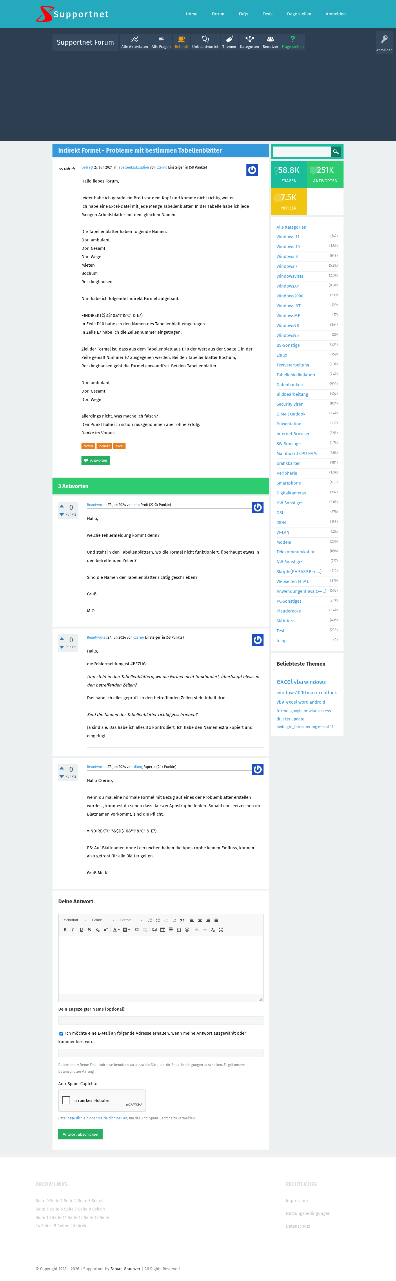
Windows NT (289, 305)
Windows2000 (290, 296)
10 (303, 693)
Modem (284, 542)
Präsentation (289, 424)
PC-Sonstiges (289, 601)
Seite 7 (70, 1209)
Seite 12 (75, 1217)
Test (280, 630)
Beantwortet (97, 505)
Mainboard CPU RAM (297, 453)
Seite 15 (48, 1225)
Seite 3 (84, 1200)
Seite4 (97, 1200)
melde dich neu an (112, 1118)
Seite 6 (56, 1209)
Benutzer (270, 46)
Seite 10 (43, 1217)
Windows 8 (287, 256)
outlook (329, 692)
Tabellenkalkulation (133, 167)
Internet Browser (293, 433)
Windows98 (288, 325)
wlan (313, 711)
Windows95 (288, 335)
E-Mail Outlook (291, 414)
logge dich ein (77, 1118)
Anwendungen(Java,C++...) (301, 591)
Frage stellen (293, 46)
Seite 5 (42, 1209)
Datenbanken (290, 384)
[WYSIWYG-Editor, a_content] (161, 965)
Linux (282, 355)
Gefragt (87, 167)
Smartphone (289, 483)
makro (313, 692)
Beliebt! (181, 46)
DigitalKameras (291, 493)
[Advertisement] (198, 94)
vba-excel (287, 702)
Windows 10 (288, 246)
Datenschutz (298, 1226)
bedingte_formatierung (297, 726)
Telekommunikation (296, 551)
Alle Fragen (161, 46)
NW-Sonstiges (290, 561)
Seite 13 (91, 1217)
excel (119, 446)
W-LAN (283, 532)
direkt (82, 1225)
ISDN (281, 522)
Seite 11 (59, 1217)
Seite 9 (98, 1209)
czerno (162, 167)
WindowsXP (288, 286)
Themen (229, 46)
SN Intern (286, 621)
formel (88, 446)
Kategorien (249, 46)
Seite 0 (42, 1200)
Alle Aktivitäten (134, 46)
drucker (283, 719)
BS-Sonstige (288, 345)
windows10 (288, 693)
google (296, 711)
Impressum (297, 1200)
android (317, 702)
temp (282, 640)
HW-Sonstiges (290, 502)
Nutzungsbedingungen (308, 1213)
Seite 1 (56, 1200)
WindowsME (288, 315)
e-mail (323, 726)
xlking (138, 767)
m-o (136, 505)
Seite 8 (84, 1209)
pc (306, 711)
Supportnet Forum (85, 42)
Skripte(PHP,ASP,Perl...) (299, 571)
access (324, 711)
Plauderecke (289, 611)
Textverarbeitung (293, 365)
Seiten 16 (66, 1225)
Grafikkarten (289, 463)
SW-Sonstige (289, 443)
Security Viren (290, 404)
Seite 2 (70, 1200)
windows (315, 682)
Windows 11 (288, 236)
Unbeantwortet (205, 46)
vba (298, 682)
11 (331, 726)
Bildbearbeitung (292, 394)
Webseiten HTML (293, 581)
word (303, 702)
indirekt (104, 446)
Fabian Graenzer (125, 1268)
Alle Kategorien (291, 227)
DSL (280, 512)
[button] (75, 920)
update (297, 719)
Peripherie (287, 473)
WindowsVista (290, 276)
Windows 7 (287, 266)
